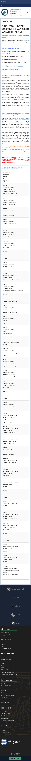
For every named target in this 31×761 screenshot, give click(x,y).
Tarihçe (3, 683)
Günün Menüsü (5, 723)
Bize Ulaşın (4, 657)
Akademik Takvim (6, 713)
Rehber (3, 730)
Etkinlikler (3, 690)
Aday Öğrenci (5, 711)
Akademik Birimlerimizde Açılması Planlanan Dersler (15, 36)
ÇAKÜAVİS (4, 663)
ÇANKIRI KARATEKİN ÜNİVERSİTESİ (15, 10)
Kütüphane (4, 725)
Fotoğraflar (4, 697)
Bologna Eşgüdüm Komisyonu (6, 660)
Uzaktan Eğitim (5, 732)
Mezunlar (3, 700)
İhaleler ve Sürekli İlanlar (8, 695)
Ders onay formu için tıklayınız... (19, 151)
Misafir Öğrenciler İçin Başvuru (12, 66)
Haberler (3, 688)
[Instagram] (14, 754)
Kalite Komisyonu (6, 685)
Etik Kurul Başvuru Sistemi (8, 672)
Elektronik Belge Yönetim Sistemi (8, 666)
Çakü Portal (4, 718)
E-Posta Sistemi (5, 670)
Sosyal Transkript (6, 702)
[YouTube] (17, 754)
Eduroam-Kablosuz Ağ (7, 720)
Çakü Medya (4, 716)
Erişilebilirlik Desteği (6, 648)
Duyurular (4, 693)
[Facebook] (11, 754)
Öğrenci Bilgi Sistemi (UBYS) (9, 674)
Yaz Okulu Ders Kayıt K (10, 69)
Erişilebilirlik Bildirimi (6, 735)
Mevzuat (3, 728)
